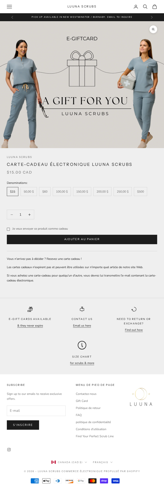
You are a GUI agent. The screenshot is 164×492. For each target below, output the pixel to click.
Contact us (82, 319)
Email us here (82, 326)
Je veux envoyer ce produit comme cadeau (40, 229)
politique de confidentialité (93, 422)
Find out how (134, 330)
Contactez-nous (86, 394)
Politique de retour (88, 408)
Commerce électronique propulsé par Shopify (101, 471)
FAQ (79, 415)
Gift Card (82, 401)
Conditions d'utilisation (91, 429)
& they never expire (30, 326)
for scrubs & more (82, 363)
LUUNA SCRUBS (19, 157)
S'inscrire (23, 425)
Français (100, 462)
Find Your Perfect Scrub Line (95, 436)
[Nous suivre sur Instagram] (9, 449)
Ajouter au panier (82, 239)
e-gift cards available (30, 319)
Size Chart (82, 356)
